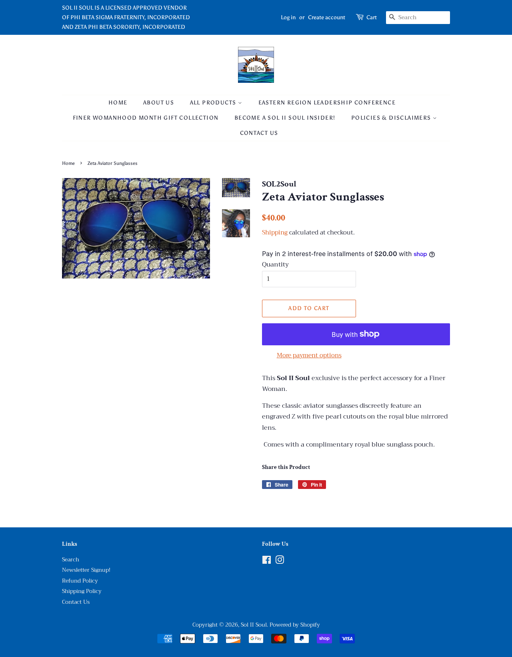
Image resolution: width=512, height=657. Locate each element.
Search (70, 559)
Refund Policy (80, 580)
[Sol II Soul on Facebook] (266, 561)
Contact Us (259, 133)
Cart (371, 17)
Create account (326, 17)
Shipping (275, 232)
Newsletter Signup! (86, 570)
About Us (158, 102)
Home (118, 102)
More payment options (309, 355)
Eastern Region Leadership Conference (327, 102)
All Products (214, 102)
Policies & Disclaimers (392, 117)
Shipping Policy (82, 591)
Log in (288, 17)
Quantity (275, 264)
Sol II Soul (254, 624)
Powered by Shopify (295, 624)
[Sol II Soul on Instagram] (279, 561)
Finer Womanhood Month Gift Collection (146, 117)
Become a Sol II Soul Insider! (285, 117)
